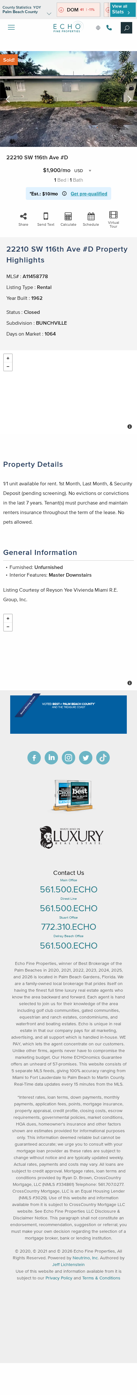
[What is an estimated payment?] (64, 193)
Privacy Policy (59, 1278)
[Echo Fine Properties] (68, 37)
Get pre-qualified (89, 193)
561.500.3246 (108, 27)
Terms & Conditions (101, 1278)
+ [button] (8, 358)
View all (119, 9)
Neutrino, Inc (85, 1257)
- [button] (8, 366)
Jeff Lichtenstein (68, 1264)
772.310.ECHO (68, 926)
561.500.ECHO (68, 889)
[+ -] (68, 392)
